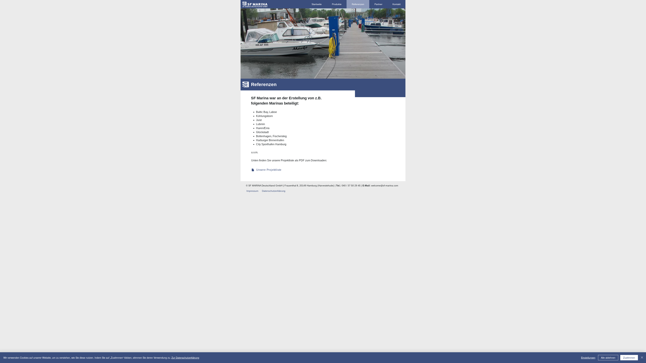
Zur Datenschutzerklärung (185, 357)
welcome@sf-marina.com (384, 185)
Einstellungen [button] (588, 357)
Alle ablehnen (608, 357)
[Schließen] (642, 357)
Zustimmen (629, 357)
